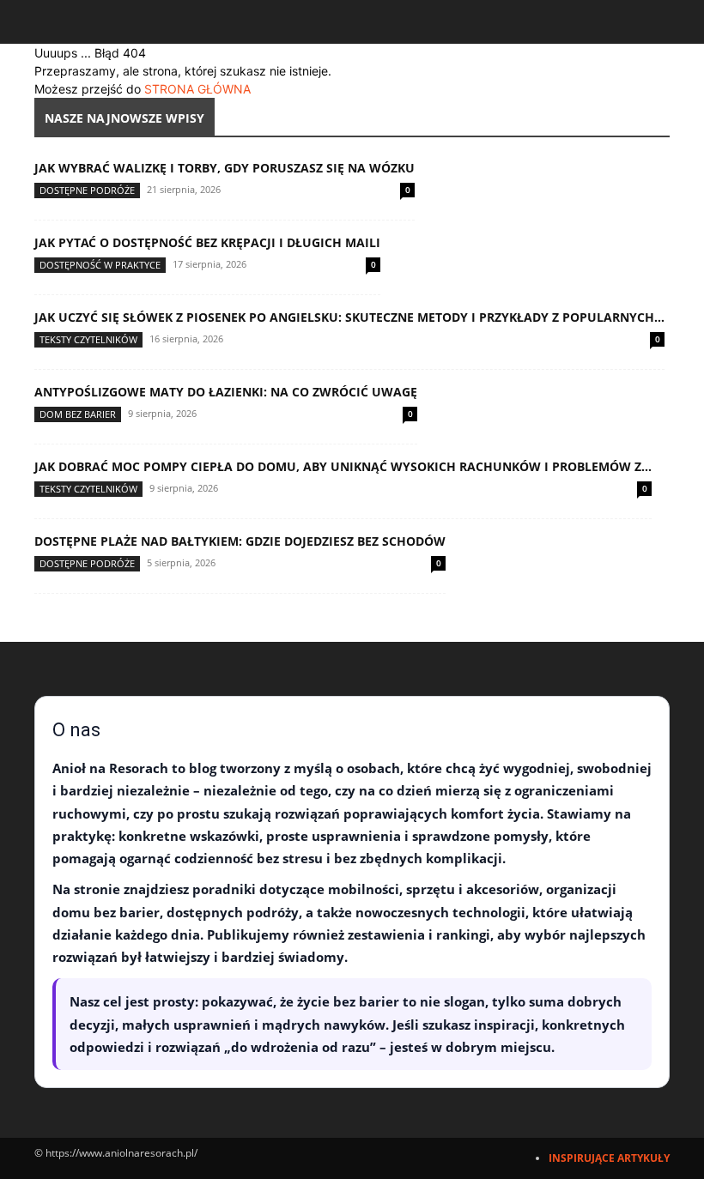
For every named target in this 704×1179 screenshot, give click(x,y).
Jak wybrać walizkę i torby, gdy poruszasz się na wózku (224, 168)
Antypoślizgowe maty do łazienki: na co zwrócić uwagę (225, 392)
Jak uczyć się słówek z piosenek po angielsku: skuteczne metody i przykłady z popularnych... (349, 317)
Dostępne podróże (87, 190)
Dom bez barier (77, 414)
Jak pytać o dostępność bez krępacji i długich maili (207, 242)
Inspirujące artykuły (609, 1158)
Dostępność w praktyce (100, 264)
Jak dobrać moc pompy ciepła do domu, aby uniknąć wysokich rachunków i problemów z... (343, 466)
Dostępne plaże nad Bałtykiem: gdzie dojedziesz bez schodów (240, 541)
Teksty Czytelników (88, 339)
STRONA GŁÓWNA (197, 89)
